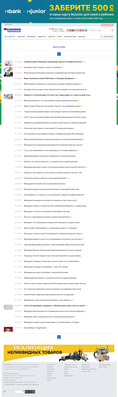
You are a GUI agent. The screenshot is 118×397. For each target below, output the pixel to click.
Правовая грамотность (89, 369)
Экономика (31, 37)
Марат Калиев (59, 47)
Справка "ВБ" (86, 371)
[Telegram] (86, 30)
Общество (42, 37)
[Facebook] (73, 30)
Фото (66, 371)
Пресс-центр (103, 367)
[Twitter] (78, 30)
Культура (51, 37)
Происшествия (70, 37)
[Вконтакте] (70, 30)
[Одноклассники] (76, 30)
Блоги (66, 369)
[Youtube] (81, 30)
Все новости (10, 37)
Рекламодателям (107, 24)
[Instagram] (84, 30)
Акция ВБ (81, 37)
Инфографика (68, 375)
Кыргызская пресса (71, 367)
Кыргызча (8, 24)
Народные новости (70, 364)
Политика (21, 37)
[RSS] (68, 30)
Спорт (59, 37)
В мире (49, 380)
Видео (66, 373)
